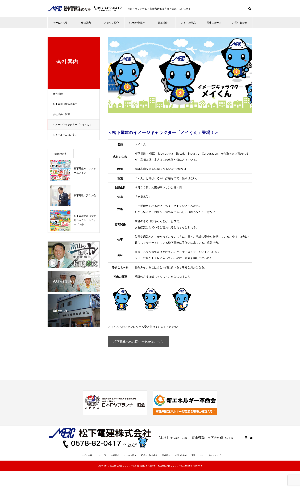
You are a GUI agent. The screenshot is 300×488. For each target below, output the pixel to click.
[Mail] (251, 437)
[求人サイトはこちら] (74, 289)
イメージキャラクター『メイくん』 (72, 124)
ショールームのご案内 (65, 134)
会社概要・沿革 (61, 114)
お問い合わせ (239, 22)
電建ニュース (214, 22)
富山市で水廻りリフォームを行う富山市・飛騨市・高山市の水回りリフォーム (146, 465)
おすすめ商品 (188, 22)
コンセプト (101, 455)
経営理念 (58, 93)
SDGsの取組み (137, 22)
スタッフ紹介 (111, 22)
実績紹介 (163, 22)
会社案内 (86, 22)
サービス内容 (60, 22)
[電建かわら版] (74, 324)
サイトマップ (214, 455)
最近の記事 (61, 153)
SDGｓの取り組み (149, 455)
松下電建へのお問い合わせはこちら (138, 342)
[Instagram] (246, 437)
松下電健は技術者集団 (65, 104)
